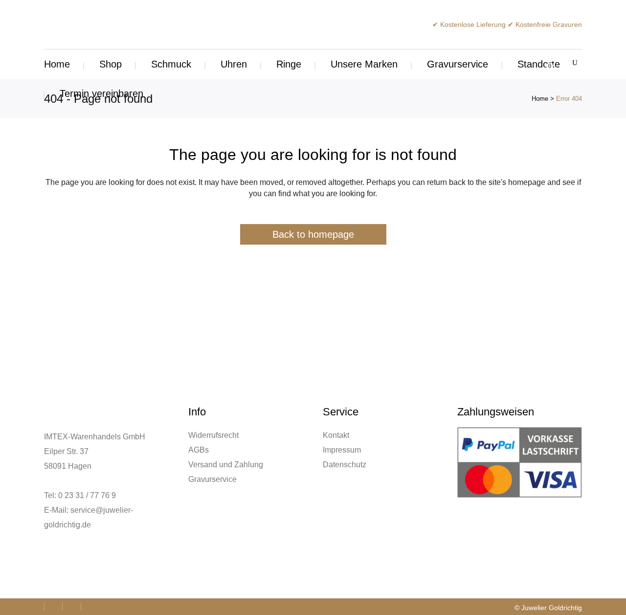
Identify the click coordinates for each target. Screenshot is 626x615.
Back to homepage (313, 234)
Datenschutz (344, 464)
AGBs (198, 450)
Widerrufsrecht (213, 435)
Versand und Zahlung (225, 464)
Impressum (342, 450)
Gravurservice (212, 479)
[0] (544, 64)
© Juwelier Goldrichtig (548, 608)
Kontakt (336, 435)
